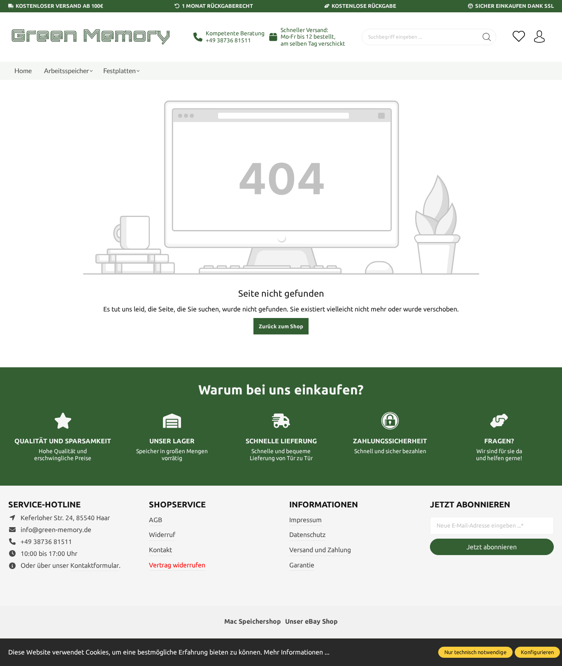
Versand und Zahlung (320, 549)
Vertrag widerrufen (177, 565)
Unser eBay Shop (311, 621)
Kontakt (160, 549)
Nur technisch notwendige (475, 652)
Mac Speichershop (252, 621)
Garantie (301, 565)
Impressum (305, 519)
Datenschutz (307, 534)
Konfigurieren (537, 652)
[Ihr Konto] (539, 37)
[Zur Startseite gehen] (90, 37)
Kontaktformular (94, 565)
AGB (155, 519)
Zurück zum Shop (281, 326)
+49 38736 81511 (228, 40)
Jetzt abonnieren (492, 547)
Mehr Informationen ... (297, 652)
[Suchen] (487, 37)
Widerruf (162, 534)
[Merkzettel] (519, 37)
